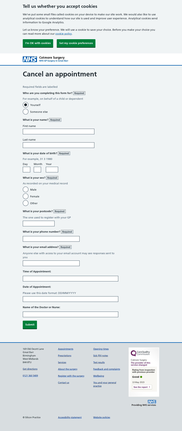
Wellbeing (98, 375)
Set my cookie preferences (76, 43)
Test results (99, 362)
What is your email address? (46, 247)
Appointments (65, 348)
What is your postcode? (43, 211)
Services (62, 362)
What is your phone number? (47, 231)
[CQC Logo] (140, 355)
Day (25, 164)
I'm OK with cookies (38, 43)
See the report (141, 387)
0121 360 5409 (30, 375)
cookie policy (63, 33)
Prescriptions (64, 355)
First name (29, 126)
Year (49, 164)
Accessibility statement (70, 417)
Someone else (39, 111)
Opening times (101, 348)
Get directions (30, 369)
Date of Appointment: (37, 286)
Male (33, 189)
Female (34, 196)
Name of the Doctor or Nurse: (41, 307)
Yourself (35, 105)
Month (38, 164)
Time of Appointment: (37, 271)
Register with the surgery (71, 375)
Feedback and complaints (106, 369)
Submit (29, 324)
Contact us (63, 382)
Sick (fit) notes (100, 355)
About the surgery (67, 369)
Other (34, 203)
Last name (29, 139)
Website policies (101, 417)
